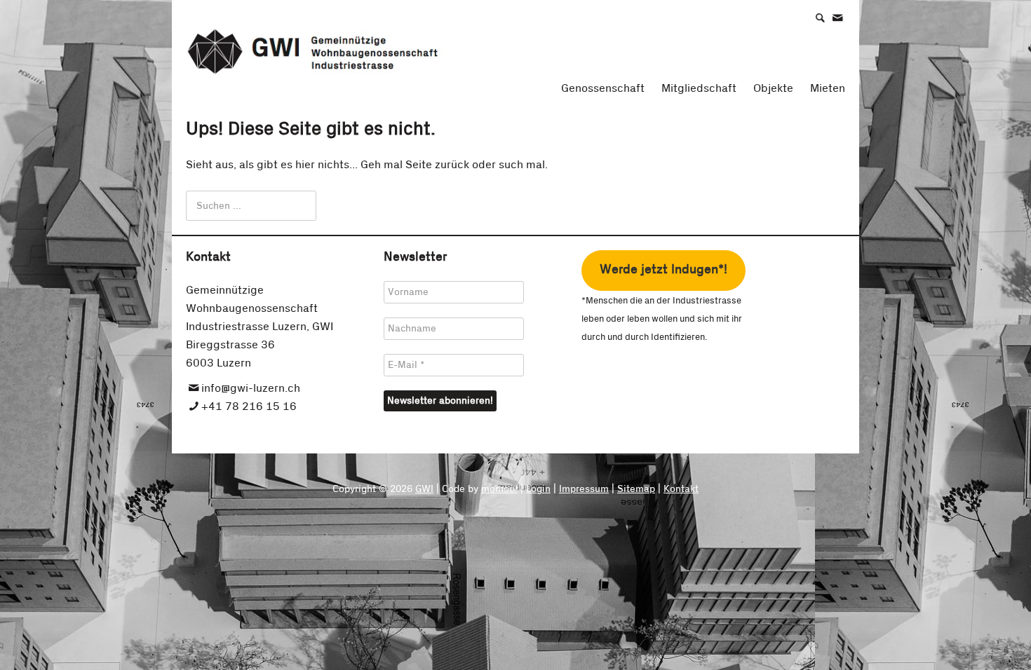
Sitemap (636, 489)
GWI (424, 489)
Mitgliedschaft (698, 88)
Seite (418, 164)
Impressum (584, 489)
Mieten (827, 88)
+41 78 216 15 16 (249, 406)
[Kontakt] (844, 17)
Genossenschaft (603, 88)
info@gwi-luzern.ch (250, 388)
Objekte (773, 88)
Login (538, 489)
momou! (499, 489)
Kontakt (681, 489)
